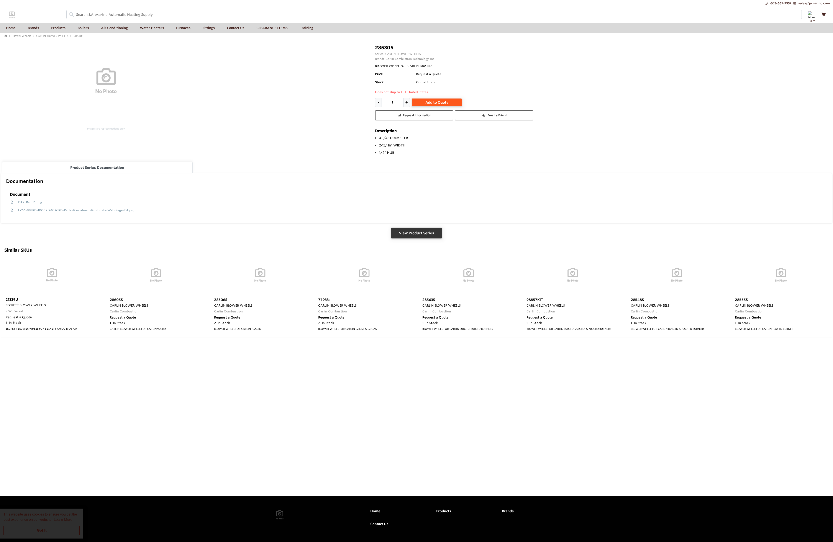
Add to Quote (437, 102)
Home (375, 511)
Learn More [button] (63, 519)
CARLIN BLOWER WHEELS (403, 54)
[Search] (70, 14)
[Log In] (811, 14)
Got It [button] (42, 530)
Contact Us (379, 524)
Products (443, 511)
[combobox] (434, 14)
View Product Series (416, 233)
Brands (508, 511)
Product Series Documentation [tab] (97, 167)
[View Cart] (823, 14)
